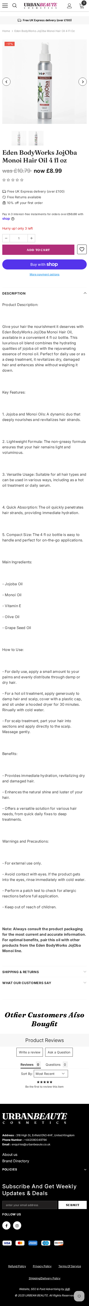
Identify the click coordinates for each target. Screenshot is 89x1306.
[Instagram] (17, 1225)
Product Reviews (44, 1040)
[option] (44, 81)
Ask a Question (59, 1052)
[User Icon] (69, 5)
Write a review (29, 1052)
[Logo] (40, 5)
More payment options (45, 274)
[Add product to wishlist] (82, 249)
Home (6, 31)
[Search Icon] (14, 5)
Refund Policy (17, 1266)
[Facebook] (6, 1225)
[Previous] (6, 82)
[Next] (83, 82)
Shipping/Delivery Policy (44, 1278)
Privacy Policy (42, 1266)
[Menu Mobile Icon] (5, 5)
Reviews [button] (27, 1064)
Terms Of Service (69, 1266)
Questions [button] (53, 1064)
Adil (67, 1289)
